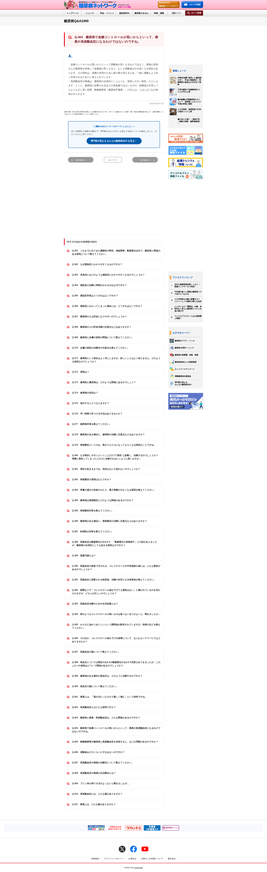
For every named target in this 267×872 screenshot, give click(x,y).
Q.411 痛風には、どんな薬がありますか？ (94, 804)
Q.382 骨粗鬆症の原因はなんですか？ (91, 479)
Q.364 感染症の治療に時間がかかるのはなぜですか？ (99, 285)
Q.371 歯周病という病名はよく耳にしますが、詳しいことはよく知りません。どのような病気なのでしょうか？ (116, 360)
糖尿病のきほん (142, 13)
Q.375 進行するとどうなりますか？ (90, 403)
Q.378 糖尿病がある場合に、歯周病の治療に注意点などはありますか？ (108, 434)
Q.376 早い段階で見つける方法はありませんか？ (97, 413)
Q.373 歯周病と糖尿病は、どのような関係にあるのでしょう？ (104, 382)
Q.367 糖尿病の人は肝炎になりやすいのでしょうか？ (99, 316)
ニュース (90, 13)
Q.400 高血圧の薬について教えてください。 (95, 686)
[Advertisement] (114, 197)
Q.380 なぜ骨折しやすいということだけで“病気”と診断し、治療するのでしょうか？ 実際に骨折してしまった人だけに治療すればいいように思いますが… (116, 457)
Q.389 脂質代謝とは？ (84, 555)
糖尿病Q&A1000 (76, 21)
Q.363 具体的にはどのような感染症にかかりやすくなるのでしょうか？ (108, 275)
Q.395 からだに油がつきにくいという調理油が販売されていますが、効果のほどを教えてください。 (116, 626)
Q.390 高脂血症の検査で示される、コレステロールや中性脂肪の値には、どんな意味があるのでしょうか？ (116, 567)
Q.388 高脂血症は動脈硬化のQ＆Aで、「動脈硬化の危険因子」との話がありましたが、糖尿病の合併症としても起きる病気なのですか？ (114, 543)
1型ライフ (176, 13)
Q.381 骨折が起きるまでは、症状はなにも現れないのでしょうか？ (106, 469)
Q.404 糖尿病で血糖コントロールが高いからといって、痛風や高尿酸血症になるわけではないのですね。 (116, 730)
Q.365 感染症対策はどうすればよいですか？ (95, 295)
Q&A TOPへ (113, 160)
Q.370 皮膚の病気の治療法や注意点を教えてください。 (100, 348)
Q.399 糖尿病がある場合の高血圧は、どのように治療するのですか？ (107, 676)
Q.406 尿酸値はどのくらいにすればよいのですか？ (98, 752)
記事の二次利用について (152, 859)
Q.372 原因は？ (80, 372)
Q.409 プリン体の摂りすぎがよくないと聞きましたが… (100, 783)
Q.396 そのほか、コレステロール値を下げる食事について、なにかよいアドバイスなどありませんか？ (116, 640)
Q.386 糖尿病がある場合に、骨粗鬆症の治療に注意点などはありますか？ (109, 521)
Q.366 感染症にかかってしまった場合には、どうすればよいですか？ (107, 306)
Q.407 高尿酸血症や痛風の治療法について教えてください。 (103, 762)
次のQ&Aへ (145, 160)
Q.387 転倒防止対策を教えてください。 (93, 531)
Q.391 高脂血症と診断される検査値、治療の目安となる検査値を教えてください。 (114, 579)
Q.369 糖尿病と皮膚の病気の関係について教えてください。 (103, 337)
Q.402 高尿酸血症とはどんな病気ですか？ (94, 707)
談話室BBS (124, 13)
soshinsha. (138, 868)
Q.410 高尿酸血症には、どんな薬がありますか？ (97, 794)
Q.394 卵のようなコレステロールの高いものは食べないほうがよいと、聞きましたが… (116, 614)
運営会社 (172, 859)
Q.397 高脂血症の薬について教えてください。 (96, 652)
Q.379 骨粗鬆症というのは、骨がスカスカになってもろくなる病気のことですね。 (114, 445)
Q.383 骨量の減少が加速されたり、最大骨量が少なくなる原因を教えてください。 (114, 490)
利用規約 (95, 859)
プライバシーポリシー (114, 859)
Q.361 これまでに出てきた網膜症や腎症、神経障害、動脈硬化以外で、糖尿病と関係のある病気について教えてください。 (116, 252)
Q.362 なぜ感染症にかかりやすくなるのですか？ (97, 264)
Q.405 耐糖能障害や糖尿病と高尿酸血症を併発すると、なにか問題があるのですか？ (115, 742)
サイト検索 (196, 13)
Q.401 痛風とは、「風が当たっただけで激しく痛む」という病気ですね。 (109, 697)
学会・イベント (107, 13)
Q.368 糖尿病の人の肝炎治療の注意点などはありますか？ (101, 327)
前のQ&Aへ (81, 160)
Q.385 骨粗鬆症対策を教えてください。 (93, 510)
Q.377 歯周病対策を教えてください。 (91, 424)
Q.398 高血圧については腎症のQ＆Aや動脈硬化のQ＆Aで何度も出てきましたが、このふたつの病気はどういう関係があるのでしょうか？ (116, 664)
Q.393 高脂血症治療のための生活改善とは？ (95, 603)
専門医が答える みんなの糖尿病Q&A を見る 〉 (114, 141)
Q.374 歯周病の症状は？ (85, 393)
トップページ (73, 13)
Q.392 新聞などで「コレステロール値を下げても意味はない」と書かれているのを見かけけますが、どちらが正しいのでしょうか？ (116, 592)
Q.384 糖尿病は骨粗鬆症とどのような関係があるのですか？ (103, 500)
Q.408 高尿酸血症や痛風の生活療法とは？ (94, 773)
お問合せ (132, 859)
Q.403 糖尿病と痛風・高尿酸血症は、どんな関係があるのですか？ (106, 717)
